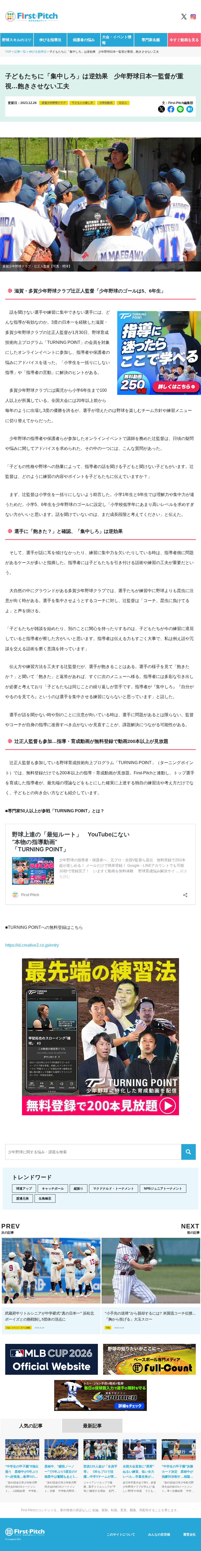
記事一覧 (20, 51)
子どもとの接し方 (82, 102)
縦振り (78, 1188)
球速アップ (24, 1188)
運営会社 (189, 1534)
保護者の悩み (84, 40)
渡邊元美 (22, 1198)
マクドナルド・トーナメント (113, 1188)
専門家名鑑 (151, 40)
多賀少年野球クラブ (53, 102)
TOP (8, 51)
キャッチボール (53, 1188)
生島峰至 (45, 1198)
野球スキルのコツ (16, 40)
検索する (188, 1152)
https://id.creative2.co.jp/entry (32, 945)
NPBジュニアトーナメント (163, 1188)
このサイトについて (121, 1534)
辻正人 (123, 102)
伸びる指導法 (50, 40)
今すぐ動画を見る (184, 40)
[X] (161, 109)
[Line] (180, 109)
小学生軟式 (106, 102)
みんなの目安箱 (159, 1534)
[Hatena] (189, 109)
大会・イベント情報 (116, 40)
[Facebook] (171, 109)
